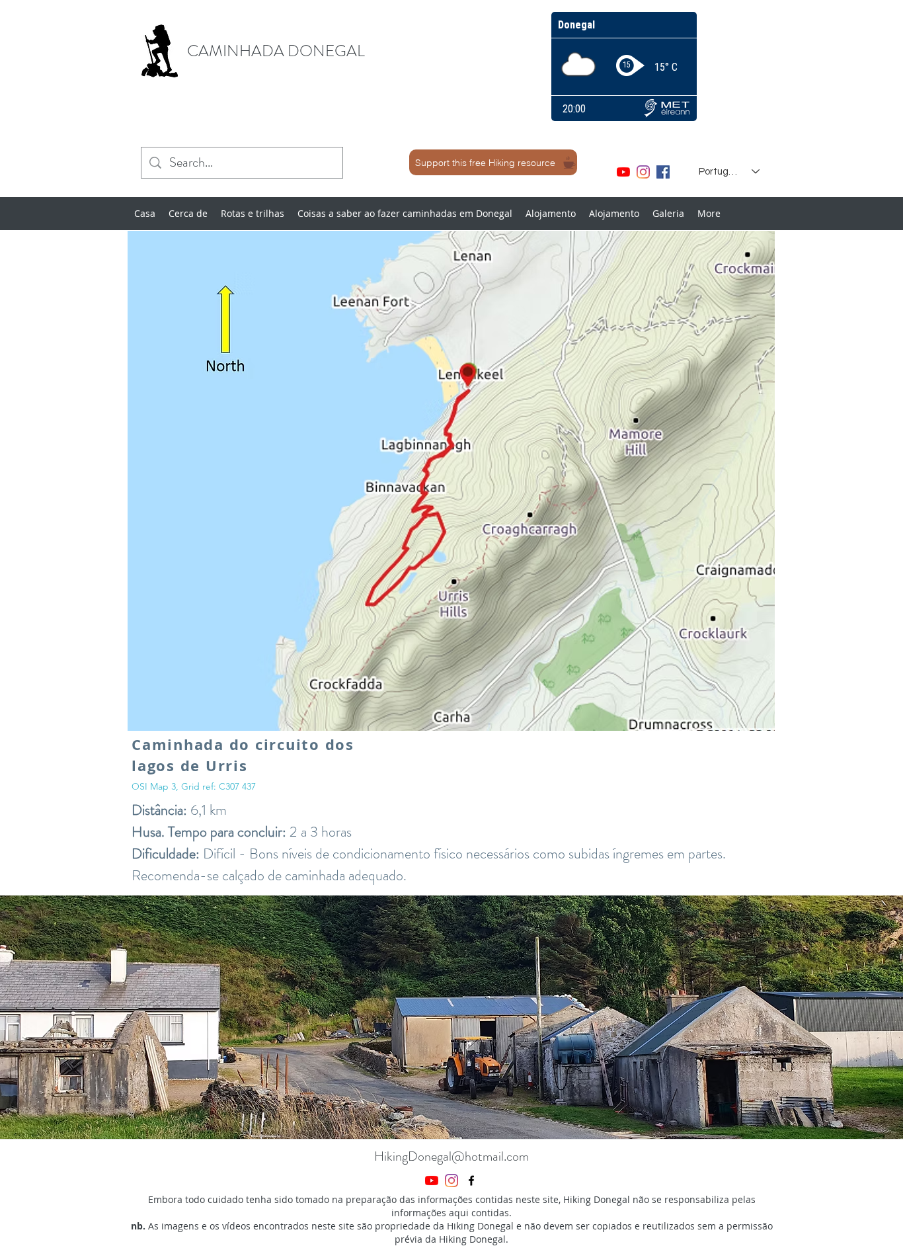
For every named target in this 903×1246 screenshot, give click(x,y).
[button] (451, 1017)
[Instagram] (643, 172)
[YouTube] (623, 172)
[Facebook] (663, 172)
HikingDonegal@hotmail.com (451, 1156)
